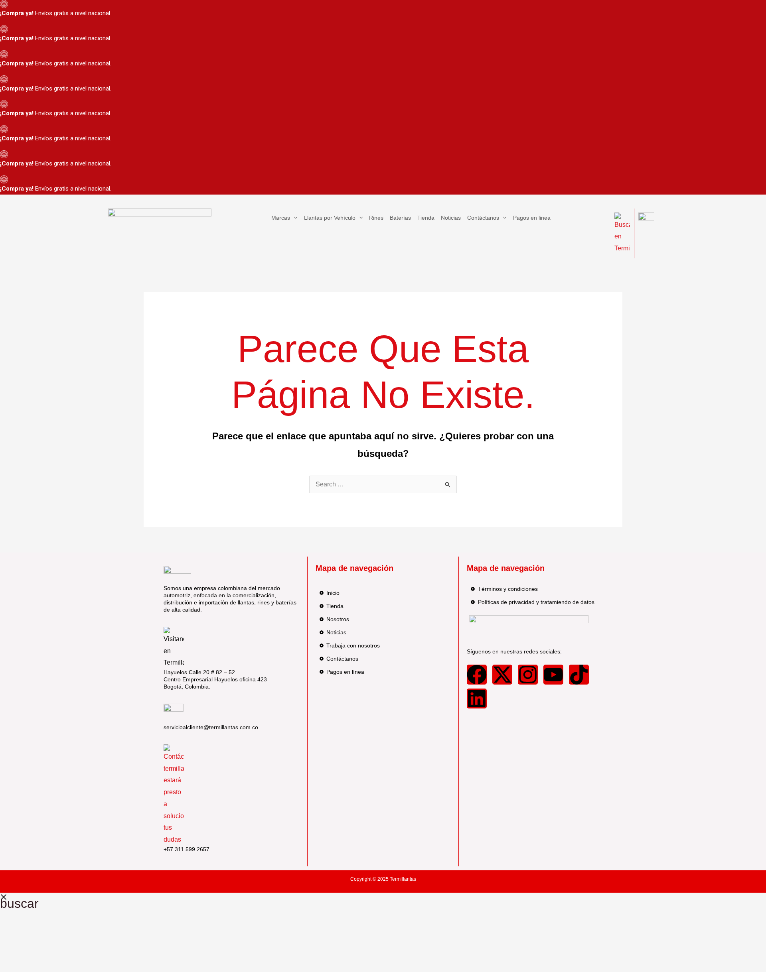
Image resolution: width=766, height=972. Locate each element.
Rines (376, 217)
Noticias (451, 217)
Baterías (400, 217)
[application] (293, 218)
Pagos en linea (532, 217)
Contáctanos (483, 217)
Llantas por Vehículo (329, 217)
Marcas (280, 217)
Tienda (425, 217)
